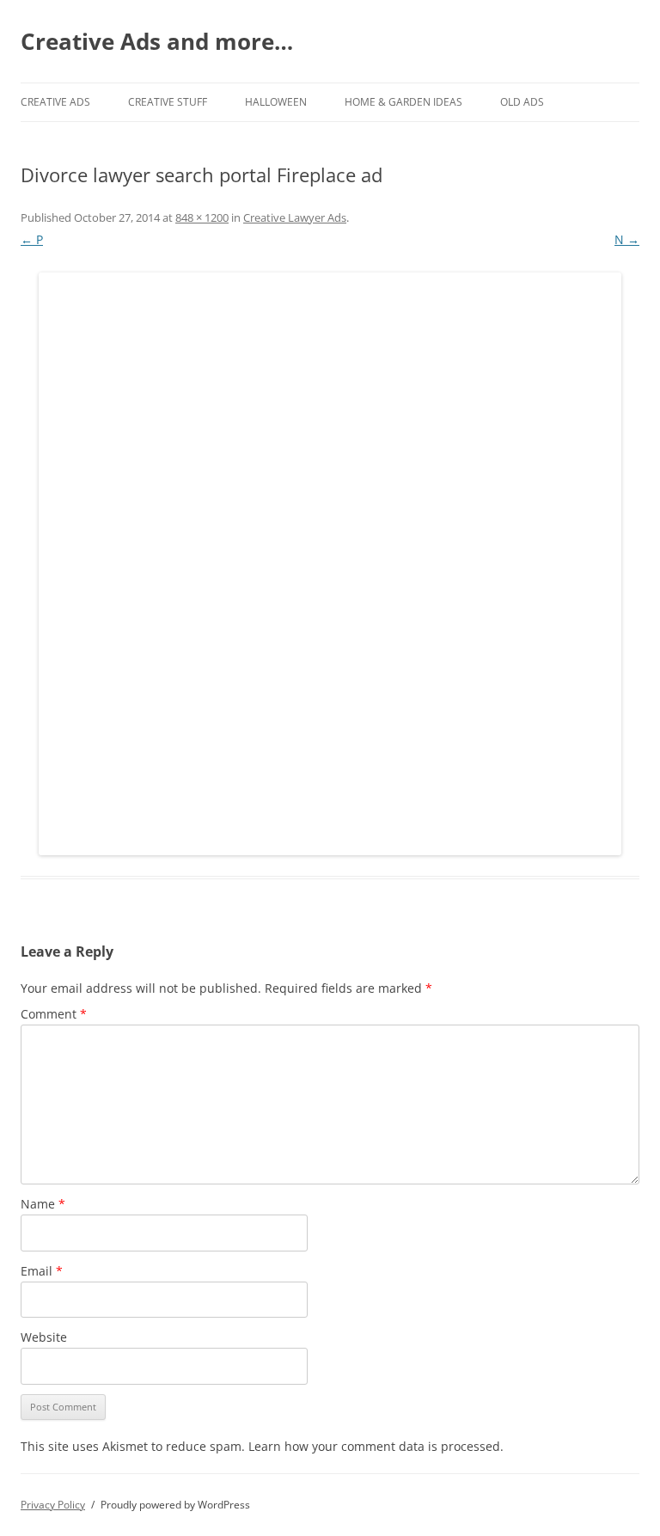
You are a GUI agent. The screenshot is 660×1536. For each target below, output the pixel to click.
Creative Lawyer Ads (294, 217)
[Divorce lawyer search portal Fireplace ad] (330, 563)
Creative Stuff (167, 102)
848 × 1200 (202, 217)
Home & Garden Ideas (403, 102)
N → (626, 239)
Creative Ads (55, 102)
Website (44, 1337)
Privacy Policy (53, 1504)
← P (32, 239)
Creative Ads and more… (157, 41)
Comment (54, 1014)
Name (43, 1204)
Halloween (276, 102)
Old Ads (522, 102)
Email (42, 1271)
